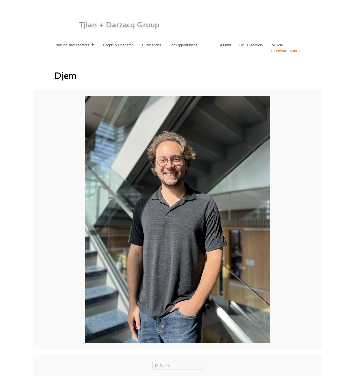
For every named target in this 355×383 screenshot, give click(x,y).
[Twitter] (210, 42)
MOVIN (278, 44)
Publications (151, 44)
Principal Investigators (72, 44)
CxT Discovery (251, 44)
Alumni (225, 44)
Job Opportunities (183, 44)
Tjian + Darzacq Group (119, 25)
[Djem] (177, 219)
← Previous (279, 50)
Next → (295, 50)
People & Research (118, 44)
